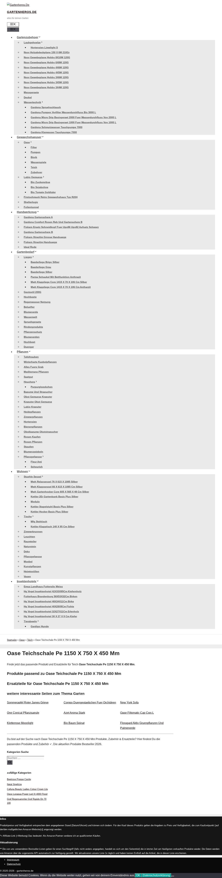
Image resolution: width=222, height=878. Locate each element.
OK (138, 875)
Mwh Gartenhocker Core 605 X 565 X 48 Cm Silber (60, 491)
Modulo (35, 501)
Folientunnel (31, 207)
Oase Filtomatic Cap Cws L (137, 712)
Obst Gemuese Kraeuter (38, 396)
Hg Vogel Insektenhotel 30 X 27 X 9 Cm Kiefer (50, 616)
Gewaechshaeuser (29, 137)
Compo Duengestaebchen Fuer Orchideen (90, 702)
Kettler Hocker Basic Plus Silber (49, 511)
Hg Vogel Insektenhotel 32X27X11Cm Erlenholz (51, 611)
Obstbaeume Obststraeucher (41, 431)
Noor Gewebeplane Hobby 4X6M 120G (46, 67)
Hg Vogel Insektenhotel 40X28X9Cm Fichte (49, 606)
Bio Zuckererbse (40, 182)
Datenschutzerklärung (156, 875)
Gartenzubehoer (27, 37)
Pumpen (35, 152)
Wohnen (22, 471)
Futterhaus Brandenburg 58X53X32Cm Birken (50, 596)
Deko (27, 551)
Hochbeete (30, 296)
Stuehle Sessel (32, 476)
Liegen (28, 257)
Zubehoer (36, 172)
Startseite (12, 640)
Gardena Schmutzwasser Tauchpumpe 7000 (56, 127)
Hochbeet (29, 342)
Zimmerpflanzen (33, 416)
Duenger (29, 346)
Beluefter (29, 307)
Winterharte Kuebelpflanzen (40, 361)
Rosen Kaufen (32, 436)
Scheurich (37, 466)
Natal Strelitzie (14, 784)
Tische (28, 516)
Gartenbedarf (25, 251)
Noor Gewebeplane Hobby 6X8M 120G (46, 62)
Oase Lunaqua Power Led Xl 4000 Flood (27, 794)
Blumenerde (31, 312)
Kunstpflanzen (32, 566)
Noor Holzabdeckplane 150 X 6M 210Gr (47, 52)
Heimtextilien (31, 571)
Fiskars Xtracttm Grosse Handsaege (45, 237)
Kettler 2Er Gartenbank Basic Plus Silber (54, 496)
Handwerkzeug (27, 212)
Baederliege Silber (41, 272)
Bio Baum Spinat (74, 722)
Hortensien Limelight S (44, 47)
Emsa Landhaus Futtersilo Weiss (43, 586)
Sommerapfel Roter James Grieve (28, 702)
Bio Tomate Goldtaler (43, 192)
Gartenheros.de (22, 12)
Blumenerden (32, 337)
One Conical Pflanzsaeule (23, 712)
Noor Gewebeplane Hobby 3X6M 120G (46, 77)
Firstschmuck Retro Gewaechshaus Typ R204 (51, 197)
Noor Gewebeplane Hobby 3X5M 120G (46, 82)
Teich (34, 167)
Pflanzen (22, 351)
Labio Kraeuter (32, 406)
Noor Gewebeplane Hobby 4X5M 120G (46, 72)
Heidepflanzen (32, 411)
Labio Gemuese (33, 177)
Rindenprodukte (33, 326)
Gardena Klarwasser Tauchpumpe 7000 (54, 132)
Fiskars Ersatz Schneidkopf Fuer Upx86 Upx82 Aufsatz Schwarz (61, 227)
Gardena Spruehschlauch (46, 107)
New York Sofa (129, 702)
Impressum (13, 859)
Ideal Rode (30, 247)
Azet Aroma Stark (74, 712)
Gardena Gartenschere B (38, 232)
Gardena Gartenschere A (38, 217)
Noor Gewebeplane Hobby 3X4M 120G (46, 87)
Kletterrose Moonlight (20, 722)
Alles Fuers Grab (34, 367)
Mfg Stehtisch (39, 521)
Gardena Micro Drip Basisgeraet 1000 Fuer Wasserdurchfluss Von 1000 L (73, 122)
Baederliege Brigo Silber (45, 262)
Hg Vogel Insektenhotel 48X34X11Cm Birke (49, 601)
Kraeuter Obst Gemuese (38, 401)
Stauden (29, 446)
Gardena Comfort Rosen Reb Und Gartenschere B (53, 222)
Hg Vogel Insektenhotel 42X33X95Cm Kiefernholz (53, 591)
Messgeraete (31, 92)
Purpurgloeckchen (42, 386)
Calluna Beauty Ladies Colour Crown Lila (27, 789)
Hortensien (30, 421)
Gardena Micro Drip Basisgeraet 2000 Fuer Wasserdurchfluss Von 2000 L (73, 117)
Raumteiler (30, 541)
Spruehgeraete (32, 321)
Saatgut (28, 376)
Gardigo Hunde (40, 626)
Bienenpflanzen (33, 426)
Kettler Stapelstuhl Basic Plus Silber (52, 506)
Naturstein (30, 546)
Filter (34, 147)
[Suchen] (9, 762)
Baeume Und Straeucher (38, 391)
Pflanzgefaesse (33, 456)
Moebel (28, 561)
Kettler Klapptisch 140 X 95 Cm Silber (53, 526)
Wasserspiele (38, 162)
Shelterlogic (31, 202)
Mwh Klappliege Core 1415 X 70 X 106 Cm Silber (59, 282)
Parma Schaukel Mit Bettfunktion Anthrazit (56, 277)
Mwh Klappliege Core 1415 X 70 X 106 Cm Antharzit (61, 287)
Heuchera (29, 381)
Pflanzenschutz (33, 332)
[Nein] (172, 876)
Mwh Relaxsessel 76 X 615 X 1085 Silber (54, 481)
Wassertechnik (32, 102)
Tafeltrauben (31, 356)
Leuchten (29, 536)
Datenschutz (14, 864)
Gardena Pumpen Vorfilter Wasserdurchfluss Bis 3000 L (63, 112)
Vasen (27, 576)
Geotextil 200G (32, 292)
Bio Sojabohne (39, 187)
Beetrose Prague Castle (19, 779)
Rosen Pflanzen (33, 441)
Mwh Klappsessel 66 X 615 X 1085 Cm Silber (57, 486)
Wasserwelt (30, 317)
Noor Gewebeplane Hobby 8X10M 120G (47, 57)
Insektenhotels (26, 581)
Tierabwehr (30, 621)
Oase (27, 142)
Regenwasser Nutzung (37, 302)
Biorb (34, 157)
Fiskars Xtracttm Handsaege (40, 242)
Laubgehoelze (32, 42)
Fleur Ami (36, 461)
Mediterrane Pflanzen (36, 371)
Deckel (28, 97)
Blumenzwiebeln (33, 451)
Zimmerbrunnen (33, 531)
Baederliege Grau (41, 267)
